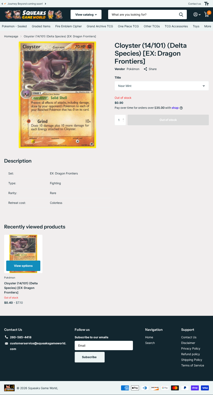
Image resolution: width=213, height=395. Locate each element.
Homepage (11, 36)
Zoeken (181, 14)
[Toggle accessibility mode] (206, 3)
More (207, 26)
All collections (41, 26)
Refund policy (190, 354)
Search (150, 343)
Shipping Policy (191, 359)
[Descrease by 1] (124, 123)
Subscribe (89, 357)
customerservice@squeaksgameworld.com (38, 346)
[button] (2, 3)
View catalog (84, 14)
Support (187, 329)
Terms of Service (192, 365)
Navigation (154, 329)
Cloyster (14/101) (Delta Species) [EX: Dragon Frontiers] (21, 287)
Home (149, 337)
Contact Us (188, 337)
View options (23, 265)
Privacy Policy (190, 348)
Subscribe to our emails (91, 337)
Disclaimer (188, 343)
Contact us (194, 3)
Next (43, 3)
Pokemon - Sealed (14, 26)
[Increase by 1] (124, 116)
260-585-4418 (20, 337)
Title (118, 77)
